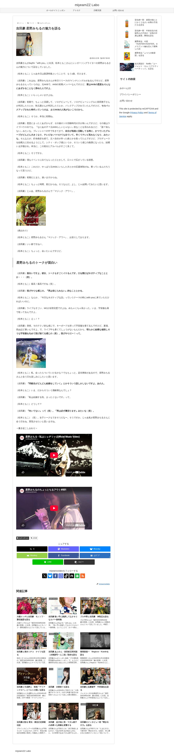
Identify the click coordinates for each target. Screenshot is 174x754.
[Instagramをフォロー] (60, 575)
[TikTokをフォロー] (66, 575)
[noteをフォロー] (71, 575)
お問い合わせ (126, 101)
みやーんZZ (125, 88)
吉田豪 (35, 538)
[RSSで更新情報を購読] (82, 575)
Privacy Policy (136, 112)
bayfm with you (23, 538)
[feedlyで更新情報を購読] (77, 575)
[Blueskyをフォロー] (50, 575)
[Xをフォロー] (44, 575)
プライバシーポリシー (130, 94)
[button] (79, 562)
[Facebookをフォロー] (55, 575)
